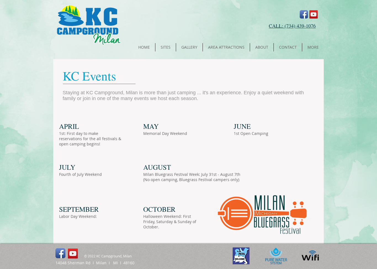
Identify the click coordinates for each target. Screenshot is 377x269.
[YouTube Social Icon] (313, 14)
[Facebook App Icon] (304, 14)
